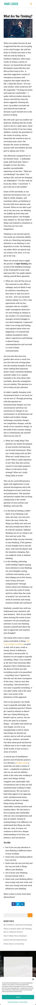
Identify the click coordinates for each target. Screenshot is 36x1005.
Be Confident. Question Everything (18, 925)
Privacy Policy (23, 1002)
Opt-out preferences (13, 1002)
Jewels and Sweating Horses (15, 940)
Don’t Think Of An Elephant (15, 936)
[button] (33, 979)
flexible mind (21, 763)
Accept (18, 997)
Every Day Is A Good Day (14, 944)
